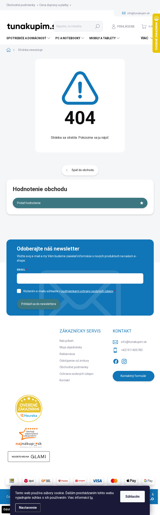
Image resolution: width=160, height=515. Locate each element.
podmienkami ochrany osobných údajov (87, 291)
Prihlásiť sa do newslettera (38, 304)
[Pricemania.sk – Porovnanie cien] (28, 436)
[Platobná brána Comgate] (80, 481)
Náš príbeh (67, 340)
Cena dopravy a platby (54, 5)
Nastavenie (28, 508)
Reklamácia (67, 354)
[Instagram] (124, 361)
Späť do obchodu (83, 170)
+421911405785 (132, 350)
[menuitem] (28, 38)
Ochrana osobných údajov (77, 373)
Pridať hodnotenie (29, 203)
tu (91, 498)
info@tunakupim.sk (134, 342)
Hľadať (97, 26)
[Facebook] (116, 361)
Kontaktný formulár (133, 376)
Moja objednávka (71, 347)
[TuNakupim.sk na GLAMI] (29, 456)
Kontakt (65, 380)
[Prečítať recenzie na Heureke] (28, 408)
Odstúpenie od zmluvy (74, 360)
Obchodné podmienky (20, 5)
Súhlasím (132, 497)
